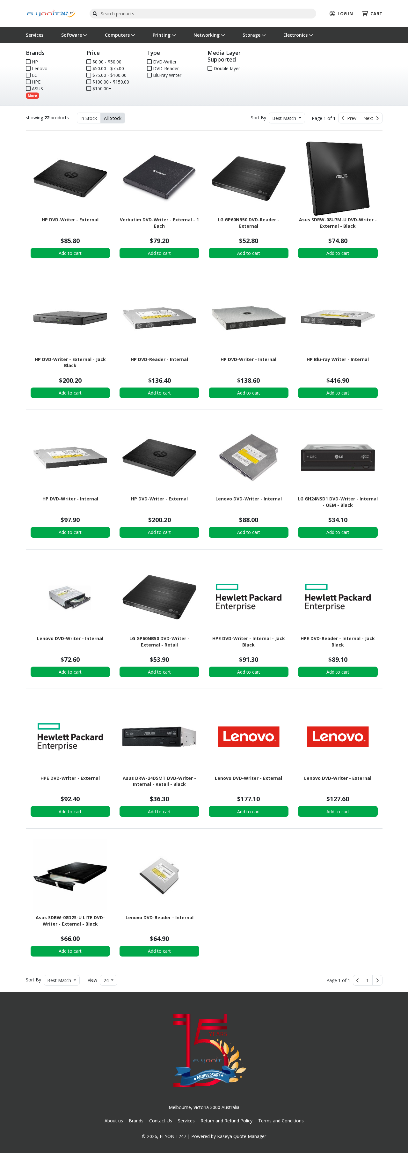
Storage (252, 35)
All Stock (112, 118)
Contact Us (160, 1121)
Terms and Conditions (281, 1121)
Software (72, 35)
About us (114, 1121)
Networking (207, 35)
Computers (118, 35)
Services (34, 35)
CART (376, 14)
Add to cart (70, 253)
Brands (136, 1121)
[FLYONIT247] (51, 13)
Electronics (296, 35)
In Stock (88, 118)
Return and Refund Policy (226, 1121)
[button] (368, 980)
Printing (162, 35)
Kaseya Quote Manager (241, 1136)
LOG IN (345, 14)
